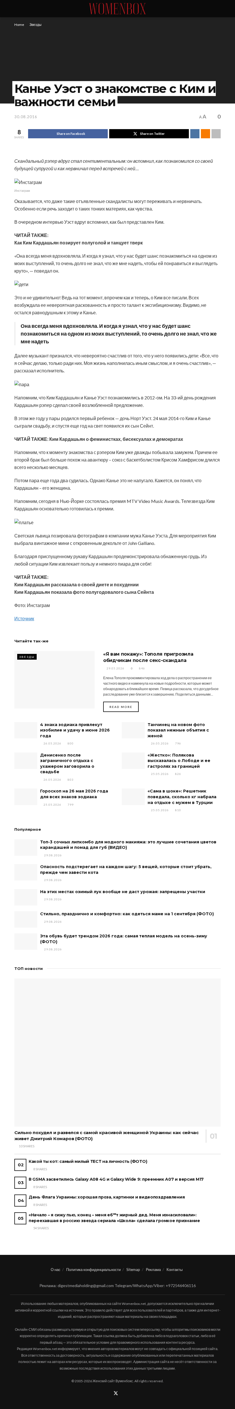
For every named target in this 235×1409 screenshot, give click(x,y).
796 (177, 743)
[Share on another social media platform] (216, 133)
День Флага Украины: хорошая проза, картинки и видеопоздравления (107, 1197)
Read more (124, 707)
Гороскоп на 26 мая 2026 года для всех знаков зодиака (74, 793)
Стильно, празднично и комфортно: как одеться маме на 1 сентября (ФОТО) (127, 913)
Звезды (36, 24)
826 (177, 774)
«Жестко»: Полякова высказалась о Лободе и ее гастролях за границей (179, 761)
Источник (24, 618)
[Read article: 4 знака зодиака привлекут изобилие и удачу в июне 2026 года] (25, 730)
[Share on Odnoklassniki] (205, 133)
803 (70, 779)
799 (70, 804)
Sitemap (133, 1269)
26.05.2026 (52, 743)
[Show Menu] (16, 8)
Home (19, 24)
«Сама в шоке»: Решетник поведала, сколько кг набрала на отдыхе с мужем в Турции (182, 796)
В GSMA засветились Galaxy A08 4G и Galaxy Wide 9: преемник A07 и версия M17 (116, 1179)
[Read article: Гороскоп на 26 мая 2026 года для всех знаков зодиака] (25, 796)
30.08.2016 (25, 116)
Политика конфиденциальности (93, 1269)
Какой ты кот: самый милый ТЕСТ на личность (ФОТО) (88, 1161)
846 (141, 668)
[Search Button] (218, 8)
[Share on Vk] (194, 133)
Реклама (153, 1269)
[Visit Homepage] (117, 8)
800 (70, 743)
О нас (55, 1269)
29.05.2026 (115, 668)
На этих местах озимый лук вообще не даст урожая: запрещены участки (122, 891)
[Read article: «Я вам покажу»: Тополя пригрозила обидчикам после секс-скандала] (54, 680)
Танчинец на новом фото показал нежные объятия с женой (178, 730)
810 (177, 810)
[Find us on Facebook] (108, 1393)
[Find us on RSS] (123, 1393)
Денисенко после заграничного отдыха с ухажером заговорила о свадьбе (67, 764)
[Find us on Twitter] (115, 1393)
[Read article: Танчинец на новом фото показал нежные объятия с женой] (133, 730)
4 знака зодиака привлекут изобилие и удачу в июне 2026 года (75, 730)
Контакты (175, 1269)
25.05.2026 (159, 774)
